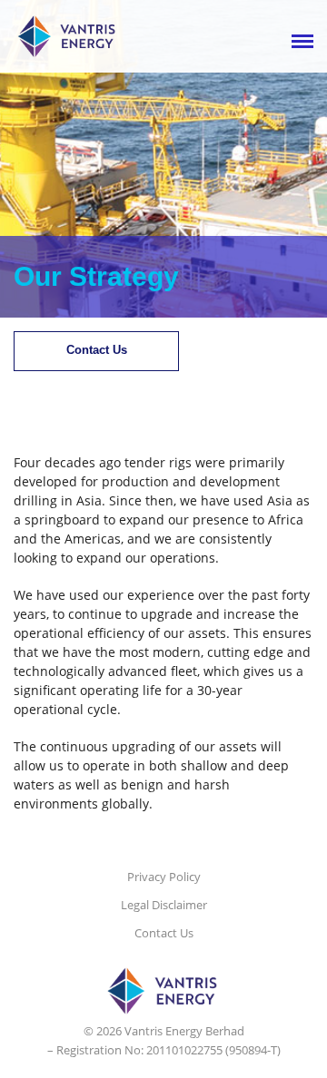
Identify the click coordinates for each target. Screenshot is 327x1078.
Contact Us (96, 350)
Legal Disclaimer (164, 905)
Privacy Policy (164, 876)
